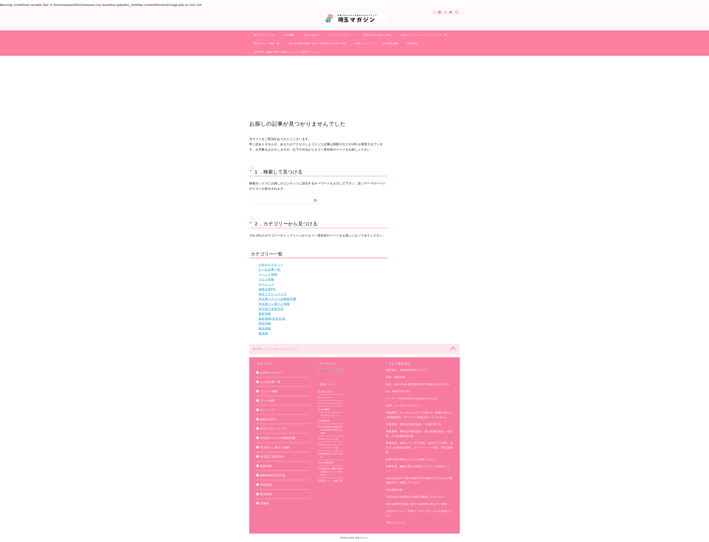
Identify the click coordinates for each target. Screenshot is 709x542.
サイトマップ (327, 397)
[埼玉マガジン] (354, 22)
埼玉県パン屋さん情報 (274, 304)
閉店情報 (264, 323)
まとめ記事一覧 (269, 269)
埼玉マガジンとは (264, 34)
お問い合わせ (311, 34)
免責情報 (412, 43)
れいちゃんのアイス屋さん (416, 412)
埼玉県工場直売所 (271, 309)
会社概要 (289, 34)
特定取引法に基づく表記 (377, 34)
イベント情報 (267, 274)
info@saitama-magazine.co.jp (417, 398)
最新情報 (264, 313)
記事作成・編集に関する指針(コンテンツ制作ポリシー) (286, 51)
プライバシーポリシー (341, 34)
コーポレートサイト (407, 405)
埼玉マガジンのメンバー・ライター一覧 (424, 34)
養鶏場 (263, 333)
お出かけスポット (271, 264)
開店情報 (264, 328)
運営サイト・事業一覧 (267, 43)
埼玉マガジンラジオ (272, 294)
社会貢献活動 (390, 43)
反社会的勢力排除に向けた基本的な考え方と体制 (317, 43)
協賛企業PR (267, 289)
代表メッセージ (364, 43)
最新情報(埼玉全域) (272, 318)
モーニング (266, 284)
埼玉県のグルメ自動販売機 (277, 299)
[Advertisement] (354, 83)
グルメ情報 (266, 279)
